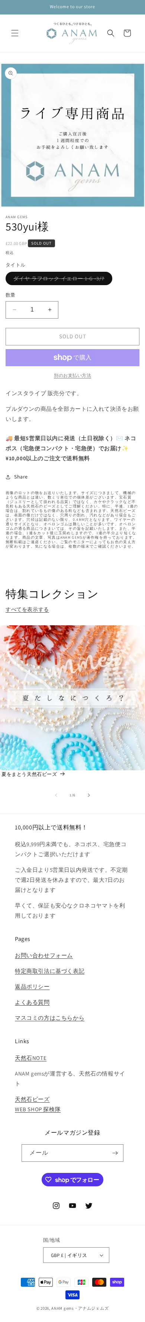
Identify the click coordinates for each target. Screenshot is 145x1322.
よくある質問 (32, 1002)
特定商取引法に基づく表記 (49, 970)
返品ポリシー (32, 986)
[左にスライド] (56, 795)
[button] (15, 33)
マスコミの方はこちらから (49, 1017)
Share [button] (21, 476)
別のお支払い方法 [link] (72, 375)
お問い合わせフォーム (44, 955)
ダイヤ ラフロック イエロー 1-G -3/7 (61, 280)
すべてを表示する (27, 609)
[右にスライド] (89, 795)
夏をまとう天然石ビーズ (29, 774)
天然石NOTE (30, 1057)
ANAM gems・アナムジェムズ (80, 1308)
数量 (11, 295)
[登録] (115, 1153)
